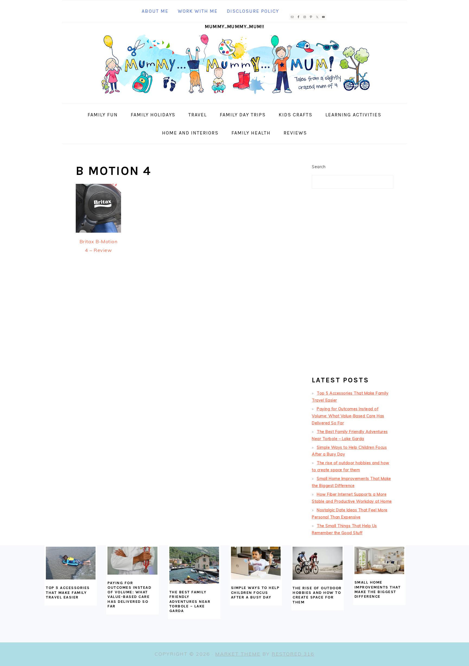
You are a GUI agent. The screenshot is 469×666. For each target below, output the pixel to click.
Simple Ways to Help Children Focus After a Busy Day (255, 592)
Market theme (238, 654)
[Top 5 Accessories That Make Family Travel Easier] (71, 563)
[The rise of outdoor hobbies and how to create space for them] (317, 563)
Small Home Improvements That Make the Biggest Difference (377, 589)
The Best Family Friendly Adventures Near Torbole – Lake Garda (190, 601)
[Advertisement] (352, 284)
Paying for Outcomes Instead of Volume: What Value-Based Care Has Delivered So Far (348, 415)
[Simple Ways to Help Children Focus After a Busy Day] (256, 563)
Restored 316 (293, 654)
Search (318, 166)
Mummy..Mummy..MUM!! (234, 27)
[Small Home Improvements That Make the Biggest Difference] (379, 560)
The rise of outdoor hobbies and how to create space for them (317, 595)
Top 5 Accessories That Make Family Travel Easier (68, 592)
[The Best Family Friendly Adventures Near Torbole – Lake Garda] (194, 565)
